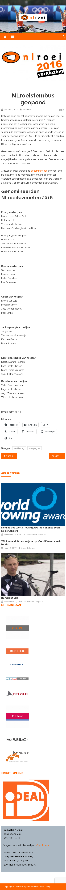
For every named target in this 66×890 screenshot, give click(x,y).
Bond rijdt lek (9, 597)
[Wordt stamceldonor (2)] (17, 716)
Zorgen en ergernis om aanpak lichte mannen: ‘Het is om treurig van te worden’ (58, 456)
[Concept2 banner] (17, 665)
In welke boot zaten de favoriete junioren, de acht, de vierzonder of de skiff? (11, 456)
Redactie (26, 109)
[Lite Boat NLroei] (17, 740)
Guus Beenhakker (34, 534)
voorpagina (34, 448)
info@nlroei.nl (42, 845)
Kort (61, 110)
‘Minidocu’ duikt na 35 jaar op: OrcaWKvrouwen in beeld (31, 543)
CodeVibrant (56, 887)
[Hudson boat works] (17, 693)
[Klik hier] (17, 627)
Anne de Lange (28, 548)
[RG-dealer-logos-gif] (17, 651)
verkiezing (19, 448)
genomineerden (39, 170)
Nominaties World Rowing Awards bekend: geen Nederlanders (30, 529)
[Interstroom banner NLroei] (17, 756)
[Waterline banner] (17, 679)
